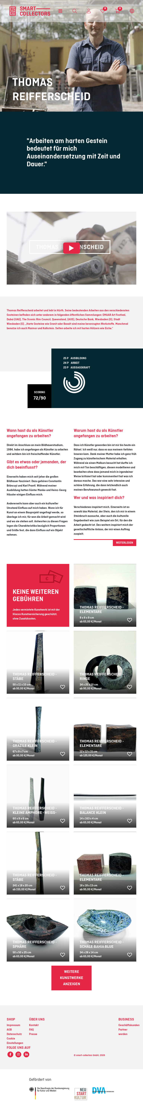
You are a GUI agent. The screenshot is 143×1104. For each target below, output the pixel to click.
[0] (103, 11)
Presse (33, 1034)
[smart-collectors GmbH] (30, 10)
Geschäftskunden (128, 1025)
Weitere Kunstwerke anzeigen (71, 978)
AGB (9, 1029)
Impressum (13, 1025)
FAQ (31, 1029)
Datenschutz (14, 1034)
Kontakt (34, 1025)
